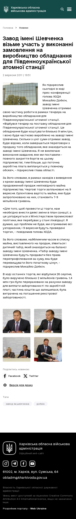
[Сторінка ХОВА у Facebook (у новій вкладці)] (23, 464)
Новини (23, 27)
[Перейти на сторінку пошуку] (62, 9)
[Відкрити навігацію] (69, 9)
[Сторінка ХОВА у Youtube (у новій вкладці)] (32, 464)
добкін (41, 403)
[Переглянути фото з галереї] (16, 321)
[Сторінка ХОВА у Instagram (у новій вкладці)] (6, 464)
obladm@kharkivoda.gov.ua (25, 477)
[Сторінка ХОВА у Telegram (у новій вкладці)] (15, 464)
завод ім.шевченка (17, 403)
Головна (8, 27)
